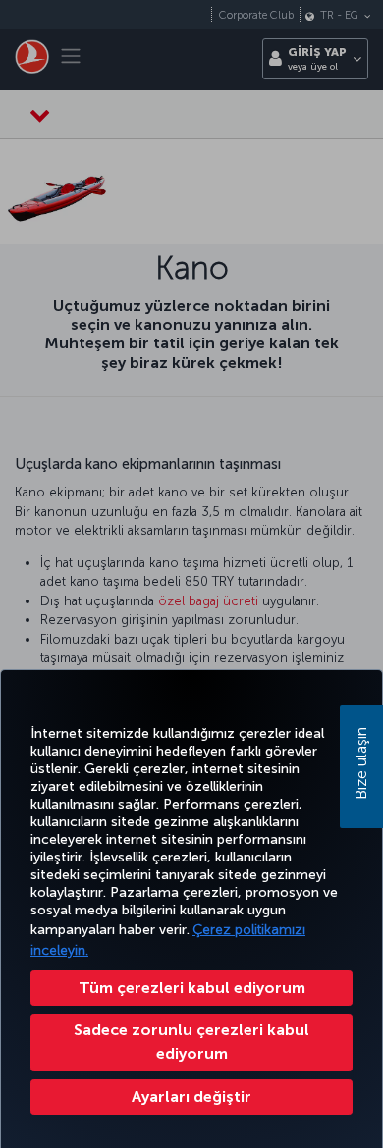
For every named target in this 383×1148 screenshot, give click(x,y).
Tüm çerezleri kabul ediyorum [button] (192, 987)
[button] (191, 1097)
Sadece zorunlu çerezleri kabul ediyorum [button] (191, 1041)
